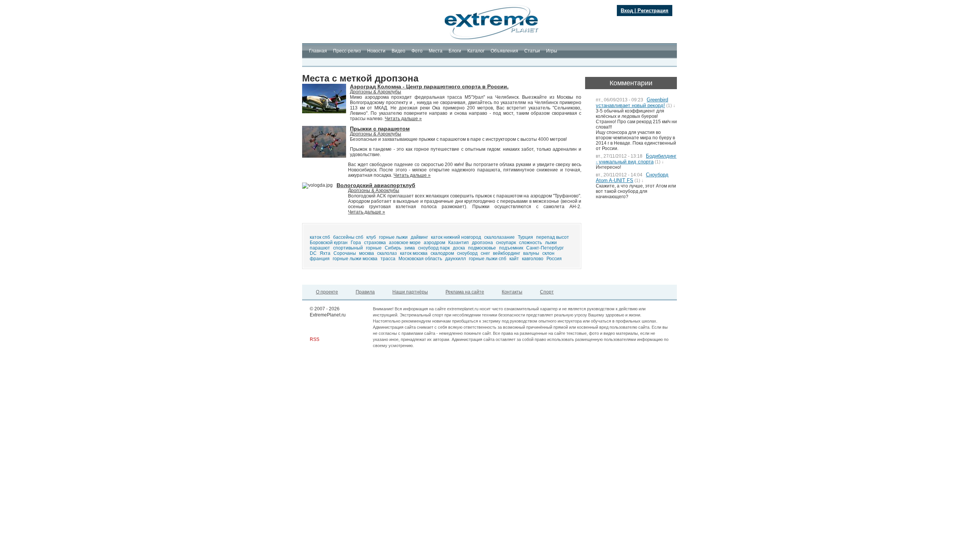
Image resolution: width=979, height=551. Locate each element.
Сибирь (393, 248)
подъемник (511, 248)
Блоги (455, 51)
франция (320, 258)
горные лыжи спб (487, 258)
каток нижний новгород (456, 237)
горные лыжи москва (355, 258)
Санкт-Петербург (545, 248)
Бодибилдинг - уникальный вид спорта (636, 159)
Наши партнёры (410, 292)
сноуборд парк (434, 248)
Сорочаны (344, 253)
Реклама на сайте (465, 292)
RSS (314, 339)
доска (459, 248)
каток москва (414, 253)
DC (313, 253)
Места (435, 51)
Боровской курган (329, 242)
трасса (388, 258)
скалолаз (387, 253)
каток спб (320, 237)
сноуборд (467, 253)
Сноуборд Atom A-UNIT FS (632, 177)
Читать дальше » (403, 118)
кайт (514, 258)
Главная (318, 51)
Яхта (325, 253)
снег (485, 253)
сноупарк (506, 242)
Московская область (420, 258)
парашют (320, 248)
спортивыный (348, 248)
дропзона (482, 242)
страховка (375, 242)
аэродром (434, 242)
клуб (371, 237)
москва (366, 253)
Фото (417, 51)
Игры (551, 51)
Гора (356, 242)
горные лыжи (393, 237)
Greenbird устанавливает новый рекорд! (632, 102)
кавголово (532, 258)
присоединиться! (344, 35)
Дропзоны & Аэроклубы (375, 92)
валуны (531, 253)
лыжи (551, 242)
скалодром (442, 253)
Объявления (504, 51)
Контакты (512, 292)
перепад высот (552, 237)
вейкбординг (506, 253)
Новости (376, 51)
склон (548, 253)
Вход (627, 10)
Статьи (532, 51)
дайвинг (419, 237)
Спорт (547, 292)
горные (374, 248)
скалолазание (499, 237)
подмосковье (482, 248)
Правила (365, 292)
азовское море (405, 242)
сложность (530, 242)
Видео (398, 51)
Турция (525, 237)
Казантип (458, 242)
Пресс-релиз (347, 51)
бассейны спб (348, 237)
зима (409, 248)
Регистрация (652, 10)
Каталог (476, 51)
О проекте (327, 292)
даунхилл (455, 258)
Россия (554, 258)
